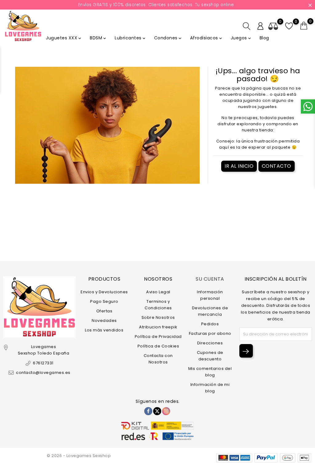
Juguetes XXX (64, 38)
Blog (264, 38)
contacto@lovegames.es (43, 372)
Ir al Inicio (239, 166)
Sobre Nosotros (158, 317)
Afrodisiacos (206, 38)
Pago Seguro (104, 301)
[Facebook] (148, 411)
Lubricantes (130, 38)
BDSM (98, 38)
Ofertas (104, 311)
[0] (304, 25)
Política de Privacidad (158, 336)
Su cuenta (210, 279)
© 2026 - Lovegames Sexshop (79, 456)
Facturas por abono (210, 333)
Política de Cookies (158, 346)
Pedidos (210, 324)
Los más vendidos (104, 330)
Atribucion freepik (158, 327)
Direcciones (210, 343)
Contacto (276, 166)
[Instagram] (166, 411)
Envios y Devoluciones (104, 292)
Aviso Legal (158, 292)
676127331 (43, 363)
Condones (168, 38)
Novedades (104, 320)
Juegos (241, 38)
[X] (157, 411)
